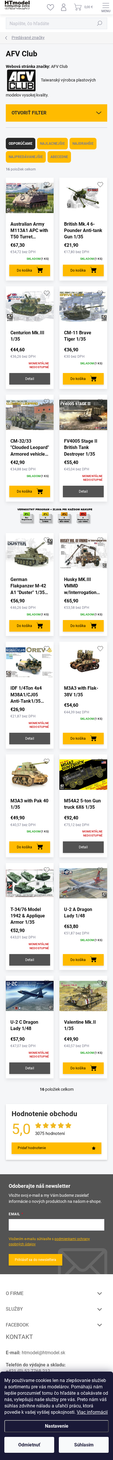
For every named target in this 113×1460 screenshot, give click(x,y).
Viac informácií (92, 1412)
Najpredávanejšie (26, 157)
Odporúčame (20, 144)
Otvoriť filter (29, 113)
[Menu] (106, 7)
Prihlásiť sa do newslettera (35, 1260)
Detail (29, 379)
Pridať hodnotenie (32, 1148)
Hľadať (99, 23)
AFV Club (59, 66)
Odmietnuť (29, 1445)
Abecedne (59, 157)
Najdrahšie (83, 144)
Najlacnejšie (52, 144)
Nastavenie (56, 1426)
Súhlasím (84, 1445)
